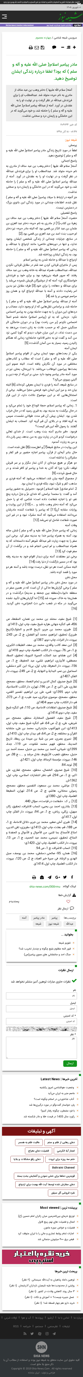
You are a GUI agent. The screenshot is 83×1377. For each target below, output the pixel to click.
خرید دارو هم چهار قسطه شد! (54, 1303)
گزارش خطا (64, 895)
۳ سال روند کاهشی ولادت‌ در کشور (52, 1291)
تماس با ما (63, 1318)
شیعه (38, 924)
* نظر (73, 1034)
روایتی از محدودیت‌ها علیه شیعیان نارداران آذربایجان (42, 1285)
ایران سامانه (33, 1373)
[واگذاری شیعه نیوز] (41, 25)
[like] (41, 902)
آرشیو (51, 1318)
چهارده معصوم (43, 38)
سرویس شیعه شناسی (65, 38)
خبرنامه (27, 1326)
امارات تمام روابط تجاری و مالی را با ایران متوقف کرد (46, 1233)
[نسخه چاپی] (31, 47)
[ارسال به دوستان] (37, 47)
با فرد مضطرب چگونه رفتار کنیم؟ (58, 1111)
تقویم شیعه (65, 943)
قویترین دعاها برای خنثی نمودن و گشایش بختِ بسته (46, 1176)
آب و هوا (26, 1318)
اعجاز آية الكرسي (66, 1151)
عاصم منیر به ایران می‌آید (61, 1093)
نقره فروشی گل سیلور (63, 1193)
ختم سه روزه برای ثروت (62, 1159)
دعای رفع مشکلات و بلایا (27, 1159)
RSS (16, 1326)
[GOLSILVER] (41, 1257)
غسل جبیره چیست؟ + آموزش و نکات (50, 1297)
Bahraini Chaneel (63, 1168)
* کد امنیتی (69, 1016)
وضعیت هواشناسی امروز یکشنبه (57, 1087)
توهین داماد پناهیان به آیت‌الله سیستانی (48, 1280)
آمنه (24, 918)
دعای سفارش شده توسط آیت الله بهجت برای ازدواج (47, 1184)
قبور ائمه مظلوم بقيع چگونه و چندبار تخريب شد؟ (45, 949)
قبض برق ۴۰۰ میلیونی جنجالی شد (56, 1239)
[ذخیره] (42, 47)
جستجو (39, 1326)
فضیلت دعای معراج (38, 1151)
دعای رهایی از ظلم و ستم (61, 1142)
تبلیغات (66, 1326)
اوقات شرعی (10, 1318)
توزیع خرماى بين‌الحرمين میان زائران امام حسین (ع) (46, 1216)
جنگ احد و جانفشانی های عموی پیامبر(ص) (47, 954)
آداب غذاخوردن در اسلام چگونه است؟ (54, 1099)
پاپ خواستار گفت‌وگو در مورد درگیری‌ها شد (52, 1105)
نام (74, 990)
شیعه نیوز (53, 924)
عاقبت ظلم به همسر (28, 1142)
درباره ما (78, 1318)
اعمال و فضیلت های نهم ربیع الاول (56, 1222)
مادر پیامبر (39, 918)
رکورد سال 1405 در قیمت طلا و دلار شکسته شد (49, 1116)
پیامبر (54, 918)
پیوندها (39, 1318)
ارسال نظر (63, 908)
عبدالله (69, 924)
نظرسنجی (53, 1326)
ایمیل (73, 1003)
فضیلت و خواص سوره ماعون (59, 1228)
